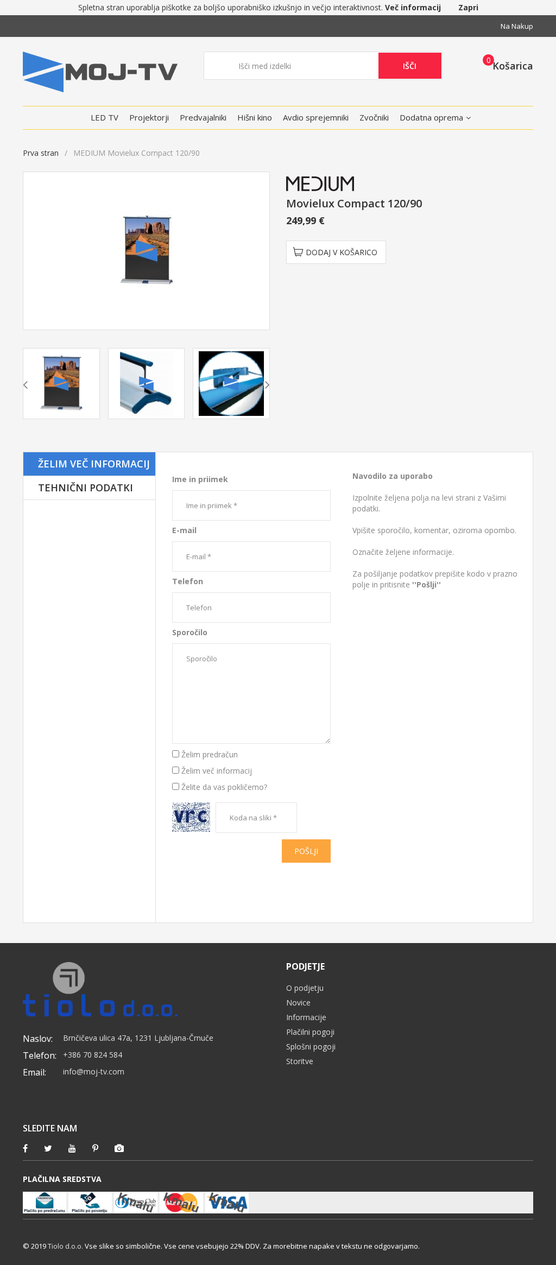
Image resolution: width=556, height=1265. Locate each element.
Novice (298, 1002)
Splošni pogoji (311, 1046)
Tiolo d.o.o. (65, 1246)
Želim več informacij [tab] (94, 463)
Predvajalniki (203, 117)
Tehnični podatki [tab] (85, 487)
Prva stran (41, 153)
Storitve (299, 1061)
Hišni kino (254, 117)
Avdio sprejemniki (316, 117)
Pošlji (306, 851)
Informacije (306, 1017)
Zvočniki (374, 117)
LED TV (104, 117)
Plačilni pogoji (310, 1032)
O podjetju (305, 988)
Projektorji (149, 117)
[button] (504, 65)
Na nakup (517, 26)
